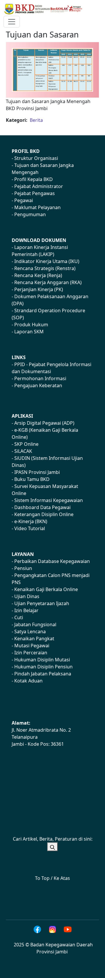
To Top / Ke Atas (52, 878)
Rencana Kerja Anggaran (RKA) (48, 282)
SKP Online (26, 444)
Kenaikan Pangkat (34, 638)
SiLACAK (23, 451)
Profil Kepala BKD (33, 179)
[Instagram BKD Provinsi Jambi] (52, 929)
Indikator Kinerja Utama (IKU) (46, 261)
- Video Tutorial (28, 528)
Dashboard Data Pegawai (42, 507)
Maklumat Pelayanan (37, 207)
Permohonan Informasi (40, 378)
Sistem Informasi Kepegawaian (48, 500)
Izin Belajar (26, 610)
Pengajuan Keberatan (38, 385)
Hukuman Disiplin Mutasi (42, 659)
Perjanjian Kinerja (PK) (38, 289)
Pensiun (23, 568)
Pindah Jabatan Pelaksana (42, 673)
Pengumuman (30, 214)
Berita (36, 120)
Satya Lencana (30, 631)
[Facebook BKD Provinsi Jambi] (37, 929)
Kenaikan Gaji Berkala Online (46, 589)
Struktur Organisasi (36, 158)
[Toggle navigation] (12, 22)
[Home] (46, 9)
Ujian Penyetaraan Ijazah (41, 603)
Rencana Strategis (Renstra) (45, 268)
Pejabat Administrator (38, 186)
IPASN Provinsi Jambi (37, 472)
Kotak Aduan (28, 680)
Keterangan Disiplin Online (44, 514)
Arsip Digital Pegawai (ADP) (44, 423)
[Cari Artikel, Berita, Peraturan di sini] (52, 846)
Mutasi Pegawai (31, 645)
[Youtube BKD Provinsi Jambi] (67, 929)
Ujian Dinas (26, 596)
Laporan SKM (29, 331)
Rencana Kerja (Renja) (38, 275)
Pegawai (23, 200)
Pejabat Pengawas (34, 193)
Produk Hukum (31, 324)
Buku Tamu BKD (32, 479)
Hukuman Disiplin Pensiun (43, 666)
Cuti (18, 617)
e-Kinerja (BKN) (30, 521)
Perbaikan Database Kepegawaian (52, 561)
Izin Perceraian (30, 652)
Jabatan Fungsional (35, 624)
